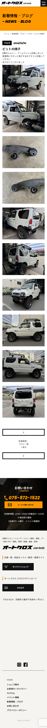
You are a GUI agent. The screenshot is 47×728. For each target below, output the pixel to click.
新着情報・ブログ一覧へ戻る (24, 444)
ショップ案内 (13, 684)
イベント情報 (13, 697)
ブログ (29, 33)
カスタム (11, 693)
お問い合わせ (13, 705)
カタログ (20, 587)
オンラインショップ (20, 566)
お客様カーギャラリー (17, 688)
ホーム (6, 33)
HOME (10, 679)
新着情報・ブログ (18, 33)
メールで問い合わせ (25, 504)
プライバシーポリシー (17, 710)
